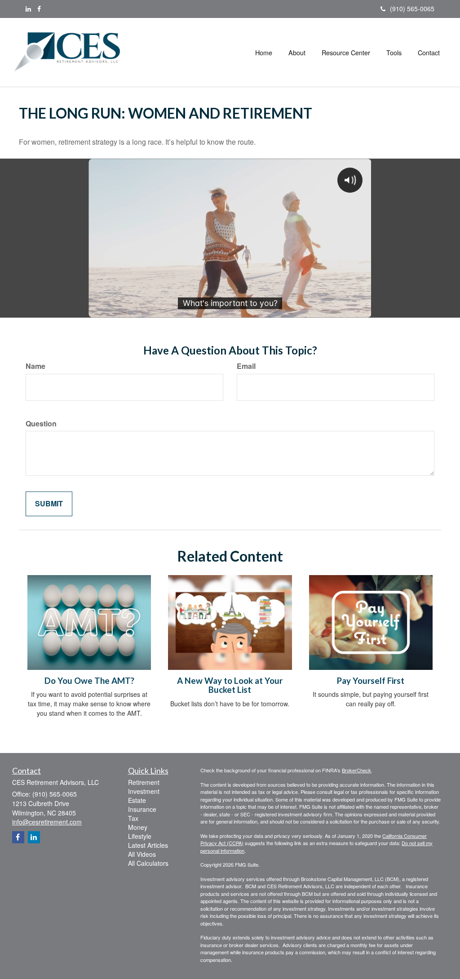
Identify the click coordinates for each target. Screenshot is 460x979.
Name (35, 366)
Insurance (142, 809)
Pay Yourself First (370, 681)
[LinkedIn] (28, 8)
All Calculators (148, 863)
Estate (137, 800)
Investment (143, 791)
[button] (297, 52)
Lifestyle (139, 836)
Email (246, 366)
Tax (133, 818)
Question (41, 424)
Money (137, 827)
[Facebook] (39, 8)
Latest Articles (148, 845)
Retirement (143, 782)
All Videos (142, 854)
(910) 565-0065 (412, 8)
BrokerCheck (356, 770)
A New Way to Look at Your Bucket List (230, 685)
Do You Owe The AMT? (89, 681)
